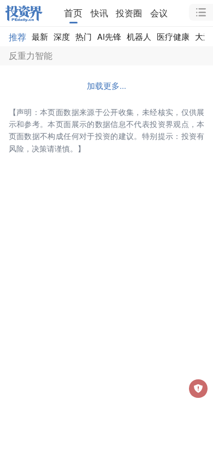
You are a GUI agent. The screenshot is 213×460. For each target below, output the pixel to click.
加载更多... (106, 85)
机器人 (139, 36)
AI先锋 (109, 36)
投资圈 (129, 13)
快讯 (99, 13)
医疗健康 (173, 36)
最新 (40, 36)
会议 (159, 13)
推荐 (17, 37)
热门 (83, 36)
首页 (73, 12)
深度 (62, 36)
